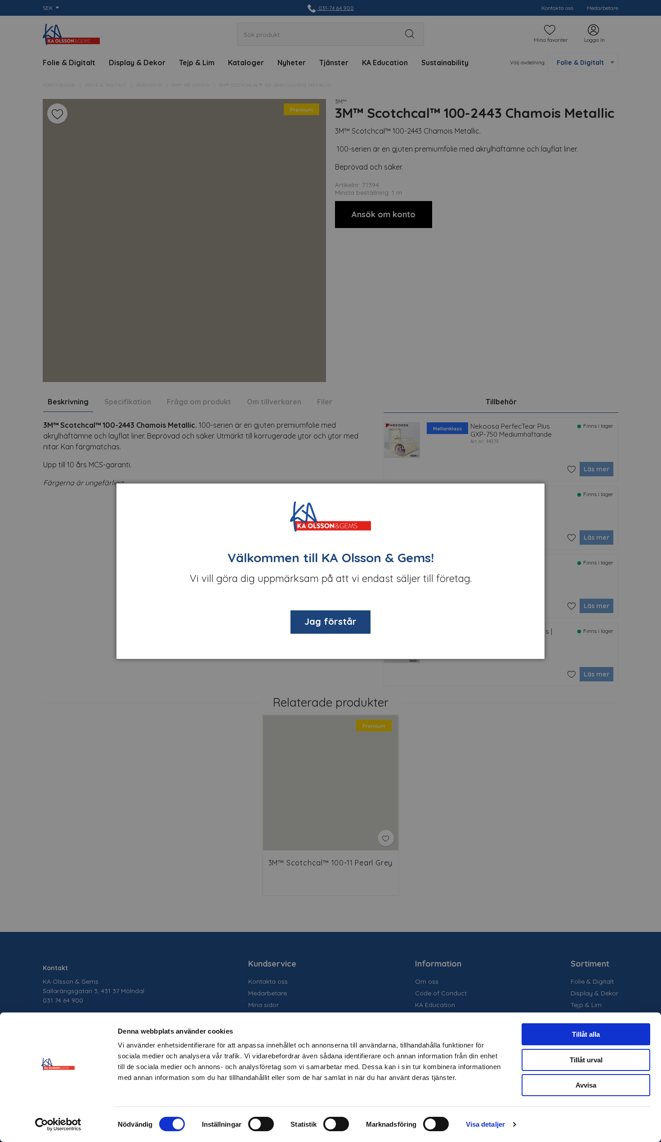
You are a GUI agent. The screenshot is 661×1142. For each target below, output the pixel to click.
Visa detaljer (485, 1124)
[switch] (261, 1124)
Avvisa (586, 1085)
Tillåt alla (586, 1034)
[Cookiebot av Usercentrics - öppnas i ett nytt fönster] (58, 1124)
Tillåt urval (586, 1060)
